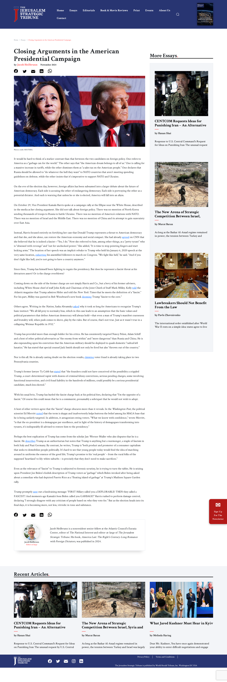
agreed (125, 237)
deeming (87, 297)
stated (57, 371)
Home (60, 10)
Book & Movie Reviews (114, 10)
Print (136, 10)
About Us (164, 10)
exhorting (41, 255)
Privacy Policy (143, 656)
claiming (89, 357)
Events (149, 10)
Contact (61, 18)
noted (39, 413)
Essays (73, 10)
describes (30, 441)
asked (76, 306)
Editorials (89, 10)
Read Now (205, 15)
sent (35, 492)
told (134, 288)
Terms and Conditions (165, 656)
